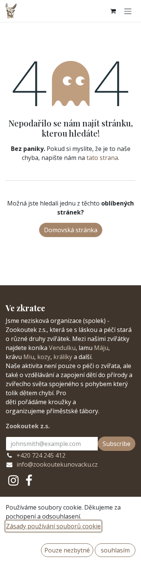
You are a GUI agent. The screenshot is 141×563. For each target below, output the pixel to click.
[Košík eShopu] (112, 10)
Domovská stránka (70, 230)
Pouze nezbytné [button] (67, 550)
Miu (28, 357)
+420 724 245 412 (41, 455)
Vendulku (62, 348)
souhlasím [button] (115, 550)
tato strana (102, 158)
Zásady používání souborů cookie (53, 526)
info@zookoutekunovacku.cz (57, 464)
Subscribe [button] (116, 444)
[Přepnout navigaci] (127, 11)
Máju (101, 348)
